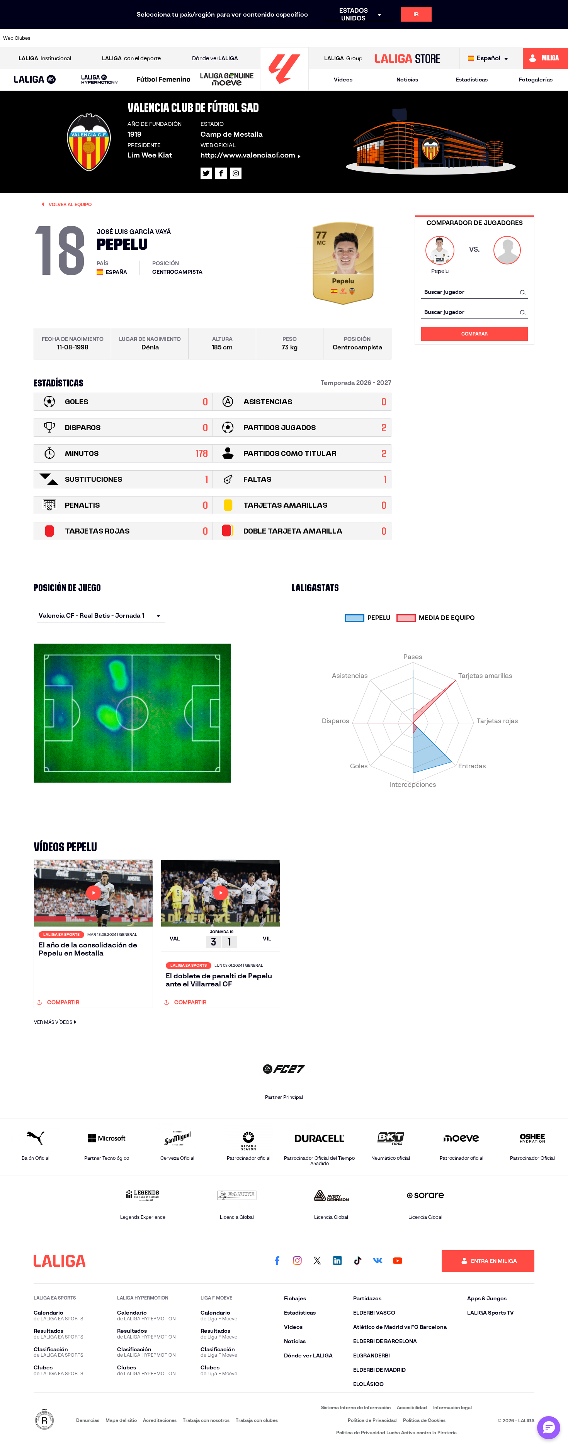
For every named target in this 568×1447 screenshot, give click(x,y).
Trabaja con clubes (257, 1420)
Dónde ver (215, 58)
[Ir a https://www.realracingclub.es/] (318, 38)
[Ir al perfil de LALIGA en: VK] (377, 1261)
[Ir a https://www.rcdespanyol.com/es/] (399, 38)
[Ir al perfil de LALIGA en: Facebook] (277, 1261)
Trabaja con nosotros (206, 1420)
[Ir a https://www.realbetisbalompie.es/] (425, 38)
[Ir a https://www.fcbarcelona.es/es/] (211, 38)
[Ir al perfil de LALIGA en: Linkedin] (337, 1261)
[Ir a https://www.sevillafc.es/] (506, 38)
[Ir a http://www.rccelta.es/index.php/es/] (131, 38)
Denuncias (87, 1420)
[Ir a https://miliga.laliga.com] (545, 58)
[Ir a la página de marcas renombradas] (44, 1420)
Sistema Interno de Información (356, 1407)
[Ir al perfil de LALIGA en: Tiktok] (357, 1261)
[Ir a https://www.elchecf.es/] (184, 38)
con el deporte (131, 58)
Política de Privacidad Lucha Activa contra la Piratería (396, 1432)
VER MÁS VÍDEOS (53, 1022)
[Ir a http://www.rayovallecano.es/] (345, 38)
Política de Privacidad (372, 1420)
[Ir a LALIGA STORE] (407, 58)
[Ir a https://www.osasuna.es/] (105, 38)
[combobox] (474, 292)
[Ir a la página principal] (284, 87)
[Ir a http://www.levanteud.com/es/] (265, 38)
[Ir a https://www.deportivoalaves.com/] (158, 38)
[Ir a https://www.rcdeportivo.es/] (372, 38)
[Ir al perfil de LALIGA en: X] (206, 173)
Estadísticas (472, 79)
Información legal (452, 1407)
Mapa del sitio (121, 1420)
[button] (34, 79)
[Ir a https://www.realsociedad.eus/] (479, 38)
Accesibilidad (412, 1407)
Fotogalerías (536, 79)
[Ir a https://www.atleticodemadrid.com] (77, 38)
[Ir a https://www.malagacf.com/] (292, 38)
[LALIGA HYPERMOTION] (99, 80)
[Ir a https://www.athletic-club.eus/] (51, 38)
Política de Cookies (424, 1420)
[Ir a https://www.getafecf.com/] (238, 38)
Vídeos (343, 79)
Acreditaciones (160, 1420)
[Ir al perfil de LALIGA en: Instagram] (235, 173)
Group (343, 58)
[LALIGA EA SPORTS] (34, 80)
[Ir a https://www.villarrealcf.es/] (559, 38)
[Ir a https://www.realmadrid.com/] (452, 38)
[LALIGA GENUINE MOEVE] (227, 80)
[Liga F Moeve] (164, 80)
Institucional (45, 58)
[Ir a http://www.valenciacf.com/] (532, 38)
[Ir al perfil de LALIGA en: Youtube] (398, 1261)
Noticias (407, 79)
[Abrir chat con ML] (548, 1427)
